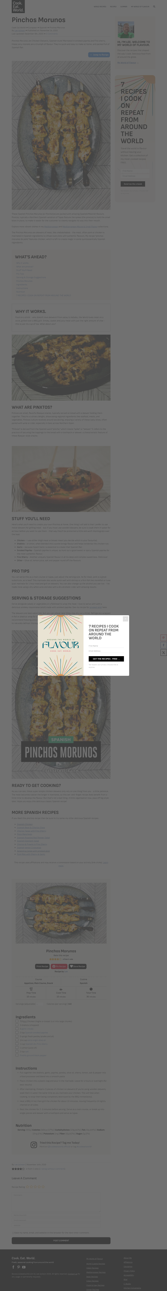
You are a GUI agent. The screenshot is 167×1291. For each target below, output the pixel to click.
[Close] (125, 618)
